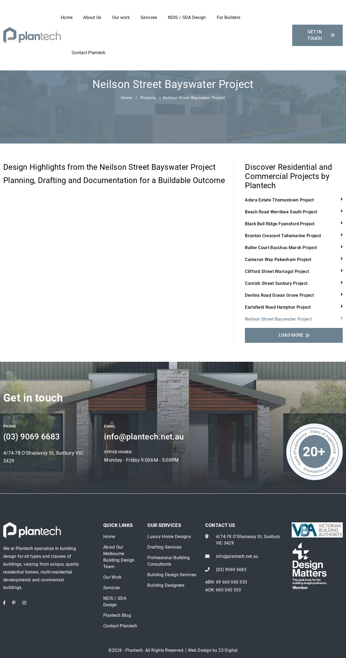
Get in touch (314, 35)
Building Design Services (171, 574)
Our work (121, 17)
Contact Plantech (89, 52)
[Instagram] (24, 602)
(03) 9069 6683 (31, 436)
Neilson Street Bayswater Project (278, 319)
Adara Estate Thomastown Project (279, 200)
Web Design (199, 650)
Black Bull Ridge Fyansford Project (279, 223)
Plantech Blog (117, 615)
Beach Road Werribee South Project (281, 211)
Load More (291, 335)
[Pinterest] (13, 602)
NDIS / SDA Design (187, 17)
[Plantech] (32, 34)
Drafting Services (164, 547)
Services (149, 17)
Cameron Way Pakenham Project (278, 259)
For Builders (229, 17)
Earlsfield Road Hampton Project (278, 307)
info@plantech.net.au (144, 436)
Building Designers (165, 585)
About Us (92, 17)
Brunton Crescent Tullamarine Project (283, 235)
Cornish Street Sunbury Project (276, 283)
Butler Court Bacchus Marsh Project (281, 247)
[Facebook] (4, 602)
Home (66, 17)
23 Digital (228, 650)
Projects (148, 97)
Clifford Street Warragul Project (277, 271)
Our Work (112, 577)
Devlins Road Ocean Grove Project (279, 295)
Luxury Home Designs (169, 536)
